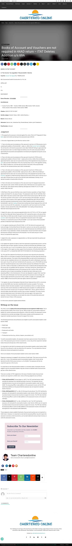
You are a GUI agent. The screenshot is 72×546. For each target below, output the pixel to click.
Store (59, 3)
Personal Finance (9, 3)
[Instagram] (61, 1)
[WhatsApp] (11, 64)
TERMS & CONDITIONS (39, 544)
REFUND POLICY (31, 544)
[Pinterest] (8, 64)
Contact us (62, 544)
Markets (35, 3)
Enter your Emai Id (12, 441)
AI (39, 3)
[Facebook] (59, 1)
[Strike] (13, 498)
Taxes (43, 3)
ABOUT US (18, 544)
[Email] (21, 64)
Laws (48, 3)
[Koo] (37, 64)
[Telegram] (66, 1)
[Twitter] (10, 466)
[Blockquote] (19, 498)
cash (2, 162)
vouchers (3, 217)
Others (53, 3)
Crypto (23, 3)
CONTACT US (47, 544)
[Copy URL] (34, 64)
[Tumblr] (28, 64)
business (3, 175)
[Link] (23, 498)
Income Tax (11, 22)
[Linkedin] (63, 1)
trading (15, 203)
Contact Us (4, 7)
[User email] (16, 466)
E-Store (67, 544)
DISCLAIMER (53, 544)
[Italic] (9, 498)
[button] (56, 0)
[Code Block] (21, 498)
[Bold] (7, 498)
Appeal (13, 75)
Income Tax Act (36, 146)
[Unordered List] (17, 498)
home (6, 469)
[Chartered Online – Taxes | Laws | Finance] (36, 15)
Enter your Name (11, 435)
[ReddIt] (18, 64)
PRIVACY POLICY (24, 544)
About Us (65, 3)
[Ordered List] (15, 498)
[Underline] (11, 498)
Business (28, 3)
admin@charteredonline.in (38, 533)
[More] (42, 477)
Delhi (2, 137)
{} (24, 498)
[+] (26, 498)
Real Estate (17, 3)
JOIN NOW (11, 446)
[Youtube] (70, 1)
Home (3, 3)
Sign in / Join (14, 0)
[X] (68, 1)
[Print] (24, 64)
